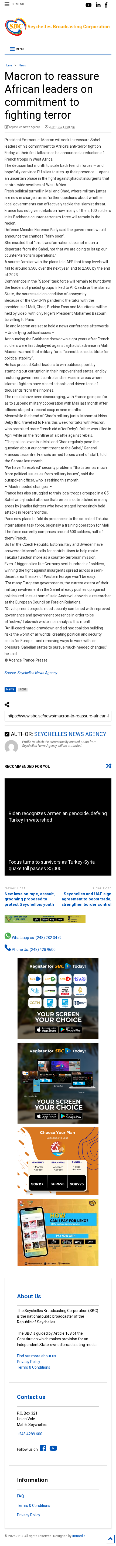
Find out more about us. (37, 1356)
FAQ (20, 1496)
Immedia (79, 1536)
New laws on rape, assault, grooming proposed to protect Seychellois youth (30, 899)
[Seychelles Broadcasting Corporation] (58, 34)
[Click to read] (58, 802)
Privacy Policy (28, 1361)
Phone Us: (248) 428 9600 (33, 949)
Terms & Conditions (33, 1367)
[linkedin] (98, 5)
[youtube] (89, 5)
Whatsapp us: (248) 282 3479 (36, 937)
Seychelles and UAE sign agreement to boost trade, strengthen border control (86, 899)
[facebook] (106, 5)
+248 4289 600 (29, 1434)
